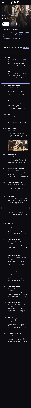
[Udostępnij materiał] (16, 24)
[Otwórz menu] (3, 2)
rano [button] (13, 47)
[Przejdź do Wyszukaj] (27, 2)
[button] (29, 52)
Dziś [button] (5, 47)
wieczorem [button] (18, 47)
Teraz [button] (8, 47)
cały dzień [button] (26, 47)
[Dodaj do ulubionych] (12, 24)
